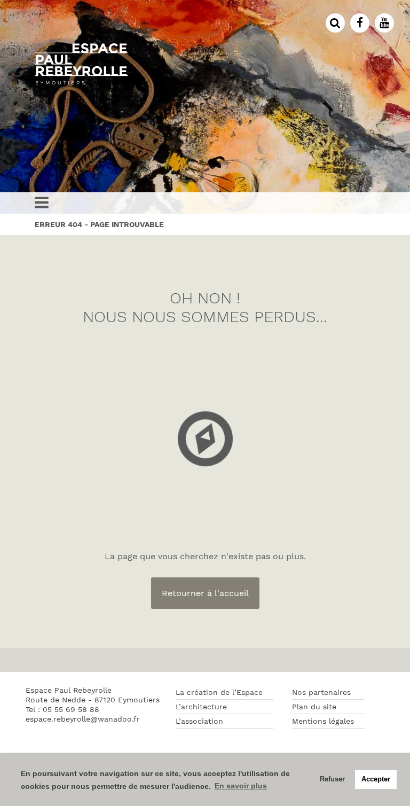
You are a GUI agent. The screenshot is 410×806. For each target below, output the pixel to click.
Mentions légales (323, 721)
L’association (199, 721)
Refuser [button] (332, 779)
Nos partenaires (321, 692)
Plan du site (314, 706)
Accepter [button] (375, 779)
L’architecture (201, 706)
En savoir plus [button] (241, 785)
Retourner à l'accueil (205, 593)
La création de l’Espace (219, 692)
